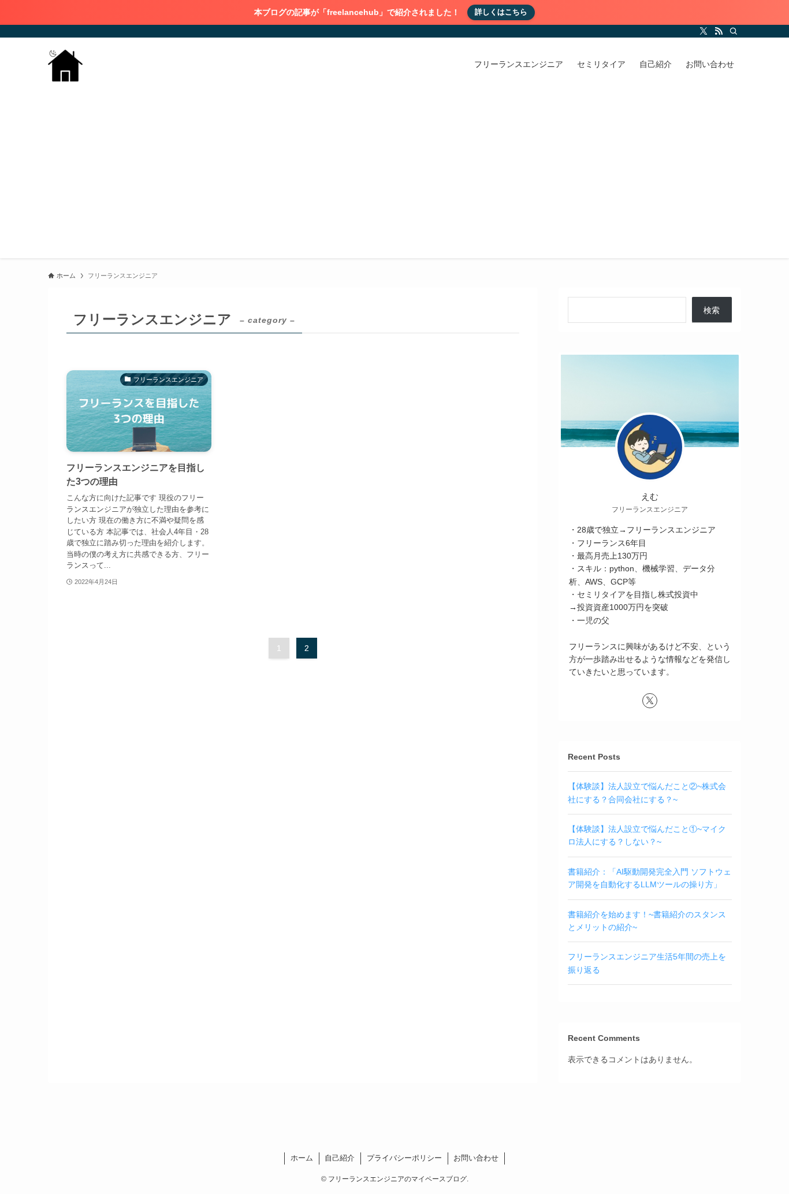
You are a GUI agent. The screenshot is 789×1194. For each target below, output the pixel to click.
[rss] (718, 31)
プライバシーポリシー (404, 1158)
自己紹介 (340, 1158)
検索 (712, 310)
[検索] (733, 31)
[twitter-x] (703, 31)
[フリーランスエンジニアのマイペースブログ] (65, 64)
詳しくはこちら (501, 12)
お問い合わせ (475, 1158)
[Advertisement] (394, 177)
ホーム (302, 1158)
